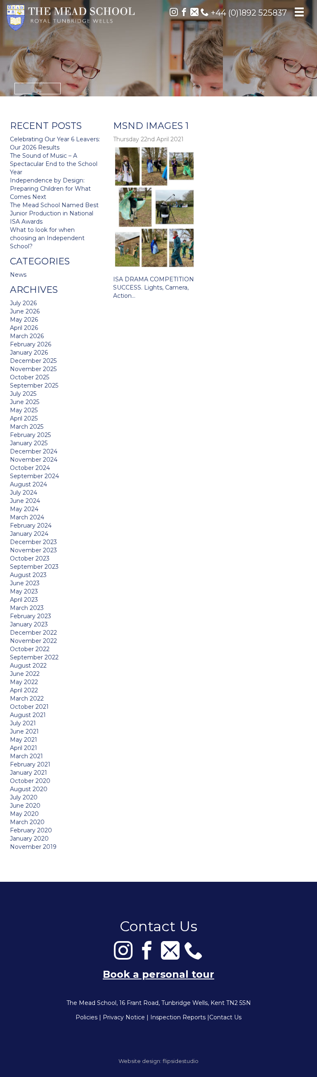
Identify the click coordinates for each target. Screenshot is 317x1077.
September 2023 (34, 566)
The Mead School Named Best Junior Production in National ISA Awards (54, 213)
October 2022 (30, 649)
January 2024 (29, 533)
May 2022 (24, 682)
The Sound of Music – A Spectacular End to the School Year (53, 164)
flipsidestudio (181, 1061)
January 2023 (29, 624)
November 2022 (33, 641)
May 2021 (23, 739)
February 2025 (30, 435)
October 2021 (29, 706)
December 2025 (33, 360)
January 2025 (28, 443)
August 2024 (28, 484)
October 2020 (30, 781)
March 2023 (27, 608)
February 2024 (31, 525)
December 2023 (33, 542)
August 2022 (28, 665)
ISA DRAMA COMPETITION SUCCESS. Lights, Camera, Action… (153, 287)
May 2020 (24, 814)
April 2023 (24, 599)
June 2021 (24, 731)
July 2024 (23, 492)
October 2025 (29, 377)
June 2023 (25, 583)
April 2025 (24, 418)
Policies (86, 1017)
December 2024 (33, 451)
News (18, 274)
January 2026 (29, 352)
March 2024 (27, 517)
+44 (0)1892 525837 (248, 13)
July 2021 (23, 723)
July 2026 (23, 303)
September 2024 (34, 476)
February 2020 (31, 830)
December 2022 (33, 632)
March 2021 (26, 756)
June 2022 (25, 674)
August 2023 (28, 575)
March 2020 (27, 822)
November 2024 (33, 459)
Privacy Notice (124, 1017)
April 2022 (24, 690)
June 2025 (24, 402)
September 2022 (34, 657)
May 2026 (24, 319)
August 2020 (28, 789)
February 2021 (30, 764)
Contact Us (225, 1017)
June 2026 (25, 311)
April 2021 (23, 748)
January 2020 (29, 838)
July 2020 (24, 797)
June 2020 (25, 805)
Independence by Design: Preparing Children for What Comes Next (50, 189)
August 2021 (28, 715)
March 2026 (27, 336)
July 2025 (23, 393)
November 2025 (33, 369)
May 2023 (24, 591)
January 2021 (28, 772)
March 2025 (26, 426)
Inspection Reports (178, 1017)
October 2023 (30, 558)
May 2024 (24, 509)
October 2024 (30, 468)
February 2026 (30, 344)
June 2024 (25, 501)
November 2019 (33, 846)
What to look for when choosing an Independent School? (47, 238)
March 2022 (27, 698)
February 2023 (30, 616)
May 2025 (24, 410)
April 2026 (24, 328)
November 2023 (33, 550)
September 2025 (34, 385)
